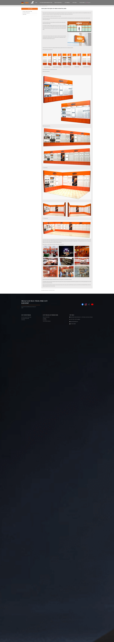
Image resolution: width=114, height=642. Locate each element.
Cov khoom (67, 2)
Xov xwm (74, 2)
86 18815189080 (73, 323)
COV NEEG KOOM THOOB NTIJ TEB (46, 2)
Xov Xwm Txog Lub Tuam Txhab (27, 11)
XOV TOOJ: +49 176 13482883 (75, 319)
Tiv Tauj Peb (82, 2)
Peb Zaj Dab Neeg (58, 2)
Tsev (36, 2)
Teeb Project (24, 14)
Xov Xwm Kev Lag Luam (26, 12)
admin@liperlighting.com (74, 321)
